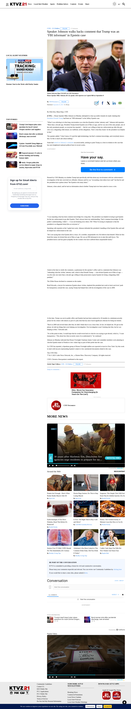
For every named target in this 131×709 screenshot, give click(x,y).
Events (80, 4)
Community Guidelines (44, 684)
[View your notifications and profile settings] (123, 595)
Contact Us (40, 686)
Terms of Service (42, 699)
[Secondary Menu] (8, 4)
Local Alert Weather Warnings (77, 702)
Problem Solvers (62, 4)
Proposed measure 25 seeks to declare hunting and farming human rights (30, 155)
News (30, 4)
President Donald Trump (55, 118)
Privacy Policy (41, 696)
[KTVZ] (18, 4)
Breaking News (73, 692)
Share (87, 4)
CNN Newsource (53, 101)
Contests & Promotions (75, 695)
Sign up (121, 580)
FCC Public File (42, 694)
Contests (73, 4)
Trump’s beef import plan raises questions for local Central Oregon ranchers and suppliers (30, 127)
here (86, 573)
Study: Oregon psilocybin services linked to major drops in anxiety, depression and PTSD (30, 165)
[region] (86, 605)
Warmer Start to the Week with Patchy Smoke (22, 84)
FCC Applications (43, 691)
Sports (52, 4)
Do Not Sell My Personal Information (49, 701)
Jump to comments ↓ (53, 369)
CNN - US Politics (66, 364)
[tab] (53, 594)
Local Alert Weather (41, 4)
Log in (116, 580)
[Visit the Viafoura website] (120, 630)
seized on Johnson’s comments (64, 142)
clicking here (117, 569)
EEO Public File (42, 689)
